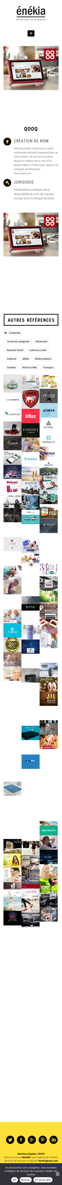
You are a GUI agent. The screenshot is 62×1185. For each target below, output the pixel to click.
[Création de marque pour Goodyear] (49, 670)
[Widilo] (31, 459)
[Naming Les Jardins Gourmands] (49, 957)
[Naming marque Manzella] (49, 598)
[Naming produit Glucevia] (12, 903)
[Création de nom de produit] (31, 747)
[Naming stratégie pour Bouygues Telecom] (31, 603)
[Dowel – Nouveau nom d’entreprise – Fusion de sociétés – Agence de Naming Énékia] (49, 425)
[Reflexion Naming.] (12, 947)
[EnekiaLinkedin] (53, 1140)
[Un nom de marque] (49, 756)
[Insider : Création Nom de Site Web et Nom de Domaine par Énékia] (31, 430)
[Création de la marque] (31, 690)
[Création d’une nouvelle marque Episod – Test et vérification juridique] (49, 396)
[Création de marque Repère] (12, 1004)
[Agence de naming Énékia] (31, 13)
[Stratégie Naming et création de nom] (49, 943)
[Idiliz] (31, 474)
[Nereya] (49, 453)
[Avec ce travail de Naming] (31, 905)
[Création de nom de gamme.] (31, 790)
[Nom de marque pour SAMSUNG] (31, 1064)
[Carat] (31, 531)
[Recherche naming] (12, 1033)
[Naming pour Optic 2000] (49, 569)
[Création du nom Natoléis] (12, 645)
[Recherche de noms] (31, 1049)
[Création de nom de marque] (12, 745)
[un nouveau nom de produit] (12, 860)
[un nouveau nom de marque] (49, 857)
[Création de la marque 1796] (12, 544)
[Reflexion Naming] (12, 932)
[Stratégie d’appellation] (12, 846)
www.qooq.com (22, 173)
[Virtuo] (49, 526)
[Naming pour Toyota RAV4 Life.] (31, 920)
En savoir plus (43, 1179)
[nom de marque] (31, 1035)
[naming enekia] (49, 468)
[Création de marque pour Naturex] (31, 589)
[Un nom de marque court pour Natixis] (31, 381)
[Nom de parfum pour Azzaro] (31, 704)
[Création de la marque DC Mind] (12, 832)
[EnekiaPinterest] (42, 1140)
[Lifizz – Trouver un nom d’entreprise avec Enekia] (31, 416)
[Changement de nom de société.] (31, 819)
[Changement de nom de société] (49, 929)
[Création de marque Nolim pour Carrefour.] (31, 1078)
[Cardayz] (31, 517)
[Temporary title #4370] (49, 497)
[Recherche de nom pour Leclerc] (49, 655)
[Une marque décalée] (31, 833)
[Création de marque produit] (12, 702)
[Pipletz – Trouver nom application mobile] (12, 457)
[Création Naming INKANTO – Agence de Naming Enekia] (12, 428)
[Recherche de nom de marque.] (31, 862)
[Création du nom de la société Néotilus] (31, 661)
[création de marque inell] (31, 632)
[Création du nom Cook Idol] (12, 789)
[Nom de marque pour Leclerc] (49, 698)
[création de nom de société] (12, 716)
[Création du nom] (31, 718)
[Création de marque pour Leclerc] (12, 587)
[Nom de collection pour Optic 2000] (12, 558)
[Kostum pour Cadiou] (31, 488)
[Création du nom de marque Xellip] (49, 641)
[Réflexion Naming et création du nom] (31, 618)
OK (14, 1179)
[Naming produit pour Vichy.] (49, 871)
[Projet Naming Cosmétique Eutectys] (12, 383)
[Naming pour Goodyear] (31, 762)
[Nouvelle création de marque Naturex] (12, 774)
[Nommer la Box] (31, 733)
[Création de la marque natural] (12, 760)
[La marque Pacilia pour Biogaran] (12, 990)
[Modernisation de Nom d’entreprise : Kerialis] (49, 439)
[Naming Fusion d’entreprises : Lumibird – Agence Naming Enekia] (12, 414)
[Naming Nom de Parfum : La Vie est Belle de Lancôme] (12, 472)
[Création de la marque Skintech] (49, 828)
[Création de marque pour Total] (49, 727)
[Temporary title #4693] (12, 486)
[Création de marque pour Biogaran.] (49, 626)
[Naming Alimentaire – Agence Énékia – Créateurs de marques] (49, 381)
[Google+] (32, 1140)
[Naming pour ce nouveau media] (31, 1021)
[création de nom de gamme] (12, 688)
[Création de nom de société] (31, 934)
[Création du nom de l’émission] (12, 1019)
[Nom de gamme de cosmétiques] (12, 1076)
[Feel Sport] (31, 502)
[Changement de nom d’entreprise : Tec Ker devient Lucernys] (12, 400)
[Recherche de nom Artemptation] (49, 785)
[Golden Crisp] (49, 511)
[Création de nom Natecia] (12, 875)
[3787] (12, 515)
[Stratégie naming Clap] (49, 1044)
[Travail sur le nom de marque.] (49, 885)
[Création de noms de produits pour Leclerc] (31, 949)
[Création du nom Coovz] (12, 630)
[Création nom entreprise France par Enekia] (31, 399)
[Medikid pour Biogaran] (31, 992)
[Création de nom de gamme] (31, 877)
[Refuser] (57, 1174)
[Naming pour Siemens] (49, 770)
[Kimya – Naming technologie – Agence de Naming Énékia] (49, 410)
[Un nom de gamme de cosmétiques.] (12, 889)
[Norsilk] (49, 540)
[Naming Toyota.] (49, 900)
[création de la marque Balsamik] (12, 601)
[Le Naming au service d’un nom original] (49, 1073)
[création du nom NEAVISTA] (12, 918)
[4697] (49, 482)
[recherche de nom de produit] (31, 848)
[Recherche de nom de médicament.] (49, 842)
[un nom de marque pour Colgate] (12, 673)
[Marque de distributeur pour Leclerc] (31, 805)
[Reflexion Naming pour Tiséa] (12, 817)
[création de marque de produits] (49, 684)
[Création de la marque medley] (31, 560)
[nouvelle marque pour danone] (49, 713)
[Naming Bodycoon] (31, 546)
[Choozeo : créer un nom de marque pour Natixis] (31, 445)
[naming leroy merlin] (31, 1006)
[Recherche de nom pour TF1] (12, 1062)
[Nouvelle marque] (31, 675)
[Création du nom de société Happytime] (49, 742)
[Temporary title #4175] (12, 501)
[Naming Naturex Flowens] (12, 573)
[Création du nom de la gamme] (49, 1029)
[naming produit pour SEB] (31, 977)
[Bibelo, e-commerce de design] (12, 529)
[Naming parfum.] (12, 1047)
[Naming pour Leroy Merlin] (49, 554)
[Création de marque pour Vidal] (12, 616)
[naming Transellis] (49, 612)
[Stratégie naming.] (31, 891)
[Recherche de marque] (12, 803)
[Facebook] (21, 1140)
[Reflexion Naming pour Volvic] (49, 813)
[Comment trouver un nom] (31, 574)
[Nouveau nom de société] (31, 646)
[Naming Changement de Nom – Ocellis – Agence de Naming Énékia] (12, 443)
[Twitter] (10, 1140)
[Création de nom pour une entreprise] (49, 799)
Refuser (25, 1179)
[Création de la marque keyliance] (12, 659)
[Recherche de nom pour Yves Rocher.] (12, 976)
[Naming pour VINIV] (12, 961)
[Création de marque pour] (12, 731)
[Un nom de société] (49, 1001)
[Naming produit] (31, 68)
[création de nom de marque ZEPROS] (49, 914)
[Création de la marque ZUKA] (49, 583)
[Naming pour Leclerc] (49, 986)
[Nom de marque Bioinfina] (31, 776)
